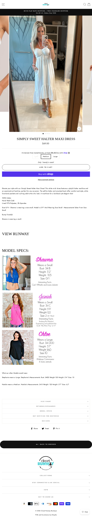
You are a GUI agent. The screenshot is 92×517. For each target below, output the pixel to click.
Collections (46, 475)
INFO (46, 490)
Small (36, 156)
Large (55, 156)
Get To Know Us (46, 497)
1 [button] (43, 133)
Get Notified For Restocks (46, 416)
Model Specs (46, 411)
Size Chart (46, 401)
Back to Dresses (47, 444)
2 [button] (45, 134)
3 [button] (47, 134)
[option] (46, 12)
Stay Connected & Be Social (46, 482)
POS (36, 515)
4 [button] (49, 134)
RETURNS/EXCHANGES (46, 406)
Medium (46, 156)
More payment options (46, 179)
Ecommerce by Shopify (49, 515)
